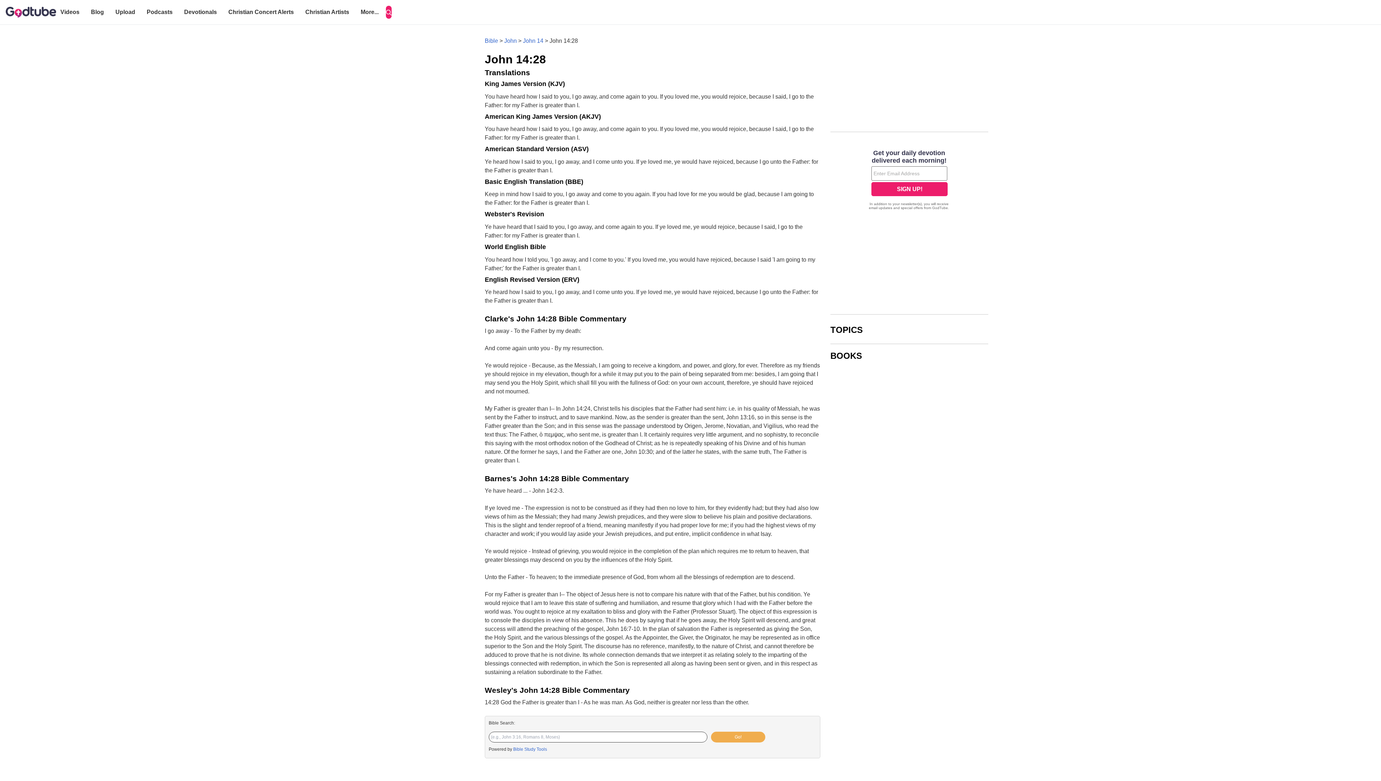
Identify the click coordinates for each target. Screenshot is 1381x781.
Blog (97, 12)
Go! (738, 737)
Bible (491, 41)
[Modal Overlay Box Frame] (909, 181)
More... (370, 12)
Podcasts (160, 12)
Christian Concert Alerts (261, 12)
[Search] (389, 12)
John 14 (533, 41)
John (510, 41)
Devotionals (200, 12)
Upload (125, 12)
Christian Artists (327, 12)
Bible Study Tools (530, 749)
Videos (69, 12)
